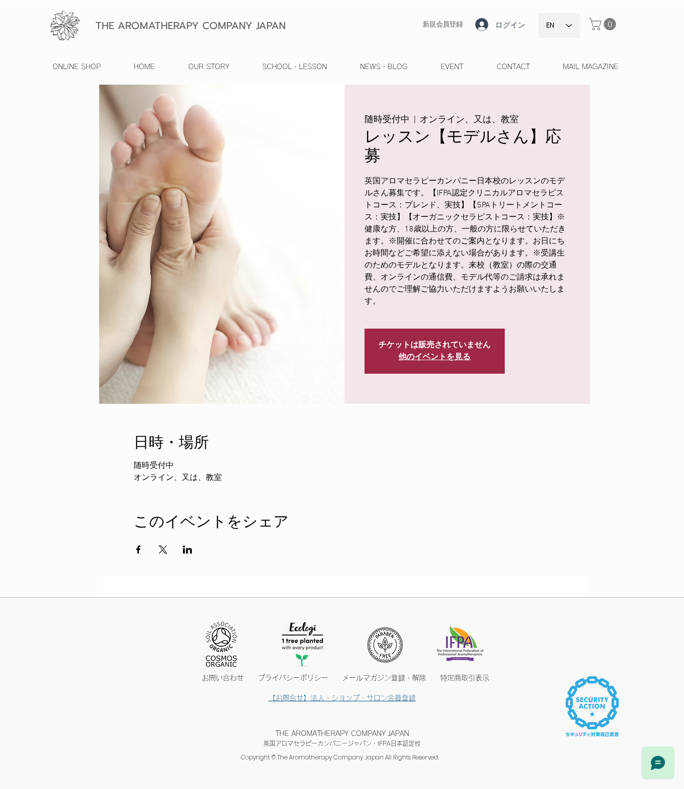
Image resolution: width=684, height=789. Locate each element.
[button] (604, 24)
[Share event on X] (163, 550)
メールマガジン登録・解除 (384, 677)
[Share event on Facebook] (138, 550)
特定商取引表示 (464, 677)
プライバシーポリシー (300, 677)
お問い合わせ (226, 677)
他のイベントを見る (435, 357)
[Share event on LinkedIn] (187, 550)
